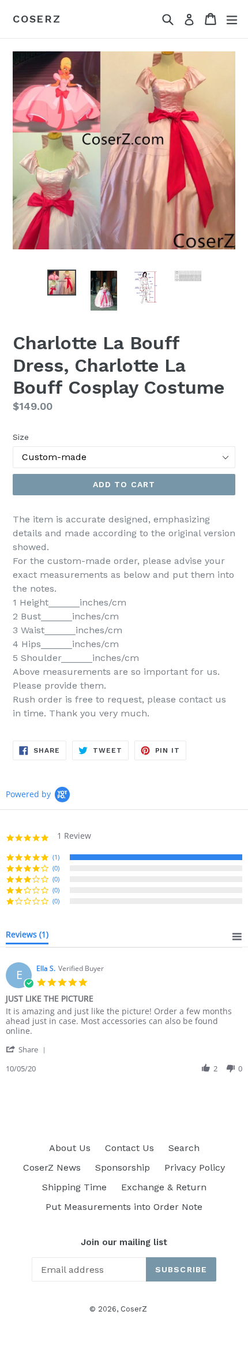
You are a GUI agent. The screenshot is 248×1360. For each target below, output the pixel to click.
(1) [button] (55, 857)
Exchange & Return (163, 1187)
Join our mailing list (124, 1242)
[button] (28, 1049)
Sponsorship (122, 1167)
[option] (61, 282)
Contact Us (129, 1147)
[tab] (27, 936)
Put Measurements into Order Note (124, 1206)
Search (184, 1147)
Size (21, 437)
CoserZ (37, 19)
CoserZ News (52, 1167)
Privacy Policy (194, 1167)
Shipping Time (74, 1187)
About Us (70, 1147)
